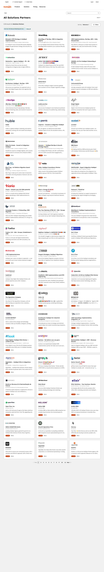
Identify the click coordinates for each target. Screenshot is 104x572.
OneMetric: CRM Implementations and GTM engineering (51, 275)
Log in (92, 2)
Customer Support (18, 2)
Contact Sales (29, 2)
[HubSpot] (7, 7)
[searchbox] (83, 13)
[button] (98, 17)
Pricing (35, 7)
